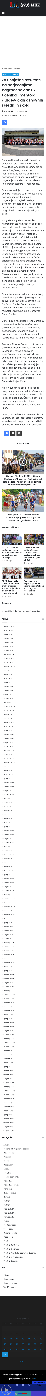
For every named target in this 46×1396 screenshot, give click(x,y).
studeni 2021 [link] (8, 854)
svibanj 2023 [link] (8, 782)
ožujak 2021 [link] (8, 887)
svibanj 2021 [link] (8, 879)
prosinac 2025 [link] (9, 658)
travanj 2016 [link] (8, 1123)
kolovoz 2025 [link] (8, 674)
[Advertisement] (23, 41)
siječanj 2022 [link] (8, 846)
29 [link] (35, 1349)
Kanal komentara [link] (10, 1283)
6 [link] (23, 1333)
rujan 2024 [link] (7, 718)
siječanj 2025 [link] (8, 702)
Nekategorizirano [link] (10, 1193)
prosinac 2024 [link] (9, 706)
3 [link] (4, 1333)
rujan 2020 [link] (7, 911)
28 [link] (29, 1349)
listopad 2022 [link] (9, 810)
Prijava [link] (6, 1275)
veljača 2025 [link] (8, 698)
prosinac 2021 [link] (9, 850)
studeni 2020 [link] (8, 903)
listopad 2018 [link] (8, 1003)
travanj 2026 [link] (8, 642)
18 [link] (11, 1344)
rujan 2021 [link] (7, 862)
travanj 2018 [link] (8, 1027)
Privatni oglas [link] (9, 1217)
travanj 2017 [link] (8, 1075)
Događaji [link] (7, 1157)
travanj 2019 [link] (8, 979)
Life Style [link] (7, 1173)
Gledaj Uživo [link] (8, 1165)
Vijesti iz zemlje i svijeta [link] (13, 1257)
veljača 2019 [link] (8, 987)
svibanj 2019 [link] (8, 975)
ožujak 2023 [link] (8, 790)
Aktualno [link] (7, 1145)
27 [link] (23, 1349)
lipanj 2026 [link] (8, 634)
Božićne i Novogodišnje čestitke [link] (16, 1149)
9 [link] (41, 1333)
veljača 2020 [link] (8, 939)
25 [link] (11, 1349)
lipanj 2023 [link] (8, 778)
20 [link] (23, 1344)
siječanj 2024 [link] (8, 750)
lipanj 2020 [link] (8, 923)
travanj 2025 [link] (8, 690)
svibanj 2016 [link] (8, 1119)
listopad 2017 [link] (8, 1051)
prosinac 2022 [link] (9, 802)
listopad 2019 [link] (8, 955)
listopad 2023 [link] (9, 762)
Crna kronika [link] (8, 1153)
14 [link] (29, 1339)
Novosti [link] (17, 69)
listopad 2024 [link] (9, 714)
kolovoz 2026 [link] (9, 626)
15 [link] (35, 1339)
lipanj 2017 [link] (7, 1067)
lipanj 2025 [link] (7, 682)
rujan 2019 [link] (7, 959)
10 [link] (5, 1339)
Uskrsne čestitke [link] (10, 1233)
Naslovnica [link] (8, 69)
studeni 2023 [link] (8, 758)
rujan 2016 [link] (7, 1103)
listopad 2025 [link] (9, 666)
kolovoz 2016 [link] (8, 1107)
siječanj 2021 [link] (8, 895)
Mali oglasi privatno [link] (11, 1185)
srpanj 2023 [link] (8, 774)
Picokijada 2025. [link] (10, 1209)
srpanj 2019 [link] (8, 967)
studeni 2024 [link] (8, 710)
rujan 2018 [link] (7, 1007)
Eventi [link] (6, 1161)
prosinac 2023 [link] (9, 754)
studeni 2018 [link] (8, 999)
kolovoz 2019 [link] (8, 963)
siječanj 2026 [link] (8, 654)
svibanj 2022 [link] (8, 830)
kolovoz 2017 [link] (8, 1059)
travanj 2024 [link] (8, 738)
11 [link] (11, 1339)
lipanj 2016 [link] (7, 1115)
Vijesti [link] (15, 74)
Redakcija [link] (7, 111)
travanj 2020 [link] (8, 931)
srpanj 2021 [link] (8, 870)
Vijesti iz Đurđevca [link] (11, 1245)
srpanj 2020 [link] (8, 919)
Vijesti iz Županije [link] (10, 1261)
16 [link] (41, 1339)
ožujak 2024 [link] (8, 742)
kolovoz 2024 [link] (9, 722)
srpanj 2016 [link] (8, 1111)
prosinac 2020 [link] (9, 899)
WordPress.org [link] (9, 1287)
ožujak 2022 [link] (8, 838)
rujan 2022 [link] (7, 814)
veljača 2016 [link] (8, 1131)
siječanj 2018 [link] (8, 1039)
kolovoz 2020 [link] (9, 915)
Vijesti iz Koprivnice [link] (11, 1249)
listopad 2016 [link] (8, 1099)
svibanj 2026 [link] (8, 638)
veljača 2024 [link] (8, 746)
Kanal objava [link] (8, 1279)
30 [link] (41, 1349)
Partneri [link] (6, 1205)
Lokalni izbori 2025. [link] (11, 1177)
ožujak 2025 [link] (8, 694)
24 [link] (5, 1349)
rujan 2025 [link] (7, 670)
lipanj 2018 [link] (7, 1019)
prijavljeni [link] (15, 611)
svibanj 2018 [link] (8, 1023)
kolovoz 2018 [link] (8, 1011)
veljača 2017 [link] (8, 1083)
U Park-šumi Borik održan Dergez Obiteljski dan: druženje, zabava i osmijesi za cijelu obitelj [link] (32, 553)
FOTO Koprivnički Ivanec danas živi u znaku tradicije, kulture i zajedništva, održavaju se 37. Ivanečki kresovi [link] (11, 587)
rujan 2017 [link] (7, 1055)
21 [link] (29, 1344)
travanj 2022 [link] (8, 834)
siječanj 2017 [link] (8, 1087)
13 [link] (23, 1339)
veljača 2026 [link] (8, 650)
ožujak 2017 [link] (8, 1079)
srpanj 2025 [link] (8, 678)
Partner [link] (6, 1201)
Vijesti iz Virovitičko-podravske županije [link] (19, 1253)
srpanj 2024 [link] (8, 726)
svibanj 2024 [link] (8, 734)
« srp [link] (22, 1361)
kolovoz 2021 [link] (8, 866)
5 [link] (17, 1333)
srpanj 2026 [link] (8, 630)
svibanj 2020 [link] (8, 927)
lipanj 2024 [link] (8, 730)
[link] (3, 12)
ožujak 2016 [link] (8, 1127)
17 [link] (5, 1344)
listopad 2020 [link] (9, 907)
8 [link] (35, 1333)
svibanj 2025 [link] (8, 686)
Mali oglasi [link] (7, 1181)
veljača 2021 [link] (8, 891)
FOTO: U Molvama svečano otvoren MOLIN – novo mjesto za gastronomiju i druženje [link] (12, 552)
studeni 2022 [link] (8, 806)
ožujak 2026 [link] (8, 646)
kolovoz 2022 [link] (8, 818)
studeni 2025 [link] (8, 662)
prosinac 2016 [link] (9, 1091)
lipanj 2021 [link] (7, 875)
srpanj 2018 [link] (8, 1015)
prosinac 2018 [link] (9, 995)
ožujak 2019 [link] (8, 983)
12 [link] (17, 1339)
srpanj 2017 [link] (8, 1063)
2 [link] (41, 1328)
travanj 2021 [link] (8, 883)
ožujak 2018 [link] (8, 1031)
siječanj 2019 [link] (8, 991)
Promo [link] (6, 1221)
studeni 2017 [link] (8, 1047)
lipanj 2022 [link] (7, 826)
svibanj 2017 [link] (8, 1071)
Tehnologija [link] (8, 1229)
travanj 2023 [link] (8, 786)
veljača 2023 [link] (8, 794)
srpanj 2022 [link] (8, 822)
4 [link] (11, 1333)
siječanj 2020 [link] (8, 943)
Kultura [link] (6, 1169)
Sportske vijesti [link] (9, 1225)
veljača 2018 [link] (8, 1035)
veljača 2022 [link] (8, 842)
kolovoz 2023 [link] (9, 770)
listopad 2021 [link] (8, 858)
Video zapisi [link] (8, 1237)
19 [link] (17, 1344)
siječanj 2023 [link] (8, 798)
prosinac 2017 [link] (9, 1043)
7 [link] (29, 1333)
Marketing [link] (7, 1189)
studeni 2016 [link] (8, 1095)
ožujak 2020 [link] (8, 935)
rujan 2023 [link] (7, 766)
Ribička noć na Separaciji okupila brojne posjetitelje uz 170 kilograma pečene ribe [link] (34, 586)
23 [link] (41, 1344)
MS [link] (35, 1379)
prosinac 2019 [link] (9, 947)
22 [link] (35, 1344)
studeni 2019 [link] (8, 951)
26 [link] (17, 1349)
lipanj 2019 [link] (7, 971)
